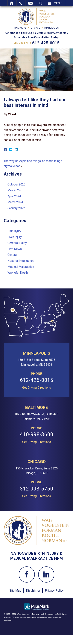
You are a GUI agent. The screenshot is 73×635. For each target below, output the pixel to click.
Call (20, 3)
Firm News (14, 249)
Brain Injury (14, 237)
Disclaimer (33, 590)
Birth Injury (14, 231)
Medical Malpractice (20, 267)
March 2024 (15, 202)
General (12, 255)
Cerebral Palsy (17, 243)
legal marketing (41, 617)
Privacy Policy (54, 590)
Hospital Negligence (20, 261)
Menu (58, 3)
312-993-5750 (36, 489)
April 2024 (14, 196)
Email (30, 3)
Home (11, 3)
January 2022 (16, 208)
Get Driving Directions (36, 387)
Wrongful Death (17, 272)
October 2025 (16, 184)
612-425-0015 (46, 43)
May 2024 (14, 190)
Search (40, 3)
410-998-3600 (36, 434)
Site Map (15, 590)
